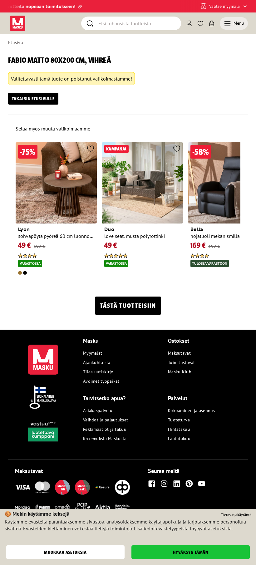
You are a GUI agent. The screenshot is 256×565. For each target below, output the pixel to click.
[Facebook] (151, 483)
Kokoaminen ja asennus (191, 410)
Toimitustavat (181, 362)
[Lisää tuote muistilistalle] (90, 149)
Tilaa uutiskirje (98, 372)
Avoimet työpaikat (101, 381)
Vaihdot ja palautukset (105, 420)
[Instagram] (164, 483)
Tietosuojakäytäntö (236, 514)
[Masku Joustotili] (102, 487)
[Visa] (22, 487)
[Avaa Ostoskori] (211, 23)
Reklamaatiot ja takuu (104, 429)
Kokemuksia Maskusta (104, 438)
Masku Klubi (180, 372)
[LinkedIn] (176, 483)
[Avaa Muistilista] (200, 23)
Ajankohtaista (97, 362)
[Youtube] (201, 483)
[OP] (122, 487)
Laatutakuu (179, 438)
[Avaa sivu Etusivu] (17, 23)
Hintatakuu (179, 429)
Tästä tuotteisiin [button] (128, 306)
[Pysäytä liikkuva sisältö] (19, 6)
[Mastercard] (42, 487)
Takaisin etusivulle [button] (33, 98)
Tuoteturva (179, 420)
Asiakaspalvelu (97, 410)
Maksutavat (179, 353)
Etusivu (15, 42)
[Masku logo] (43, 356)
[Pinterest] (189, 483)
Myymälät (92, 353)
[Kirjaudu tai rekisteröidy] (189, 23)
